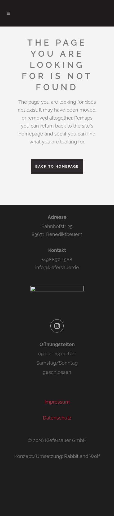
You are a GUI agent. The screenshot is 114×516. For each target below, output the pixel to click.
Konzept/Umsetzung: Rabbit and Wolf (57, 456)
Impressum (57, 402)
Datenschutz (57, 418)
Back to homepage (57, 166)
